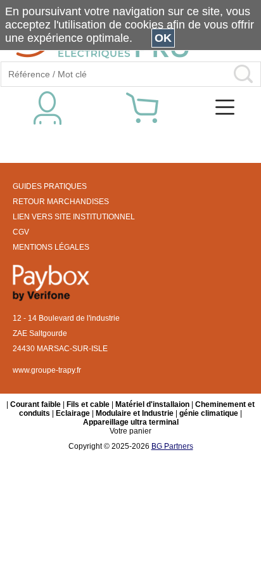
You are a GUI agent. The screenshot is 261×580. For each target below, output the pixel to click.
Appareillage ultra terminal (131, 422)
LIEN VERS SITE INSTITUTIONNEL (74, 216)
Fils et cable (88, 404)
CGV (21, 232)
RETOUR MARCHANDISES (61, 201)
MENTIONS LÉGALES (51, 247)
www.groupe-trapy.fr (47, 370)
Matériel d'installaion (152, 404)
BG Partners (172, 446)
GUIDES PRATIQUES (50, 186)
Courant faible (35, 404)
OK (163, 38)
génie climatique (208, 413)
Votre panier (130, 431)
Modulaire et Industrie (135, 413)
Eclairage (73, 413)
